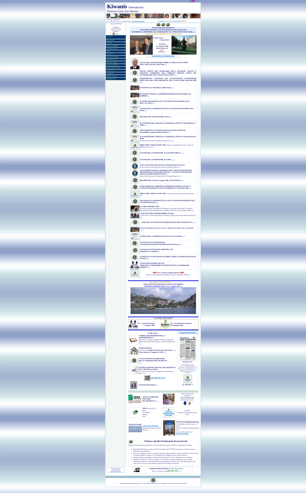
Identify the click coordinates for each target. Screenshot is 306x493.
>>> (194, 32)
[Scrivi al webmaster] (189, 1)
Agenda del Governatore (188, 332)
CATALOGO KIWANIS (151, 426)
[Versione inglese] (193, 1)
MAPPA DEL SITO (163, 21)
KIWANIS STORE (182, 434)
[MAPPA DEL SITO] (144, 21)
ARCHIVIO (157, 378)
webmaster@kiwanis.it (115, 471)
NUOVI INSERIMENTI (175, 21)
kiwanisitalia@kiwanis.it (137, 21)
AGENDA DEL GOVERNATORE (163, 56)
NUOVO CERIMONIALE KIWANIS (168, 413)
